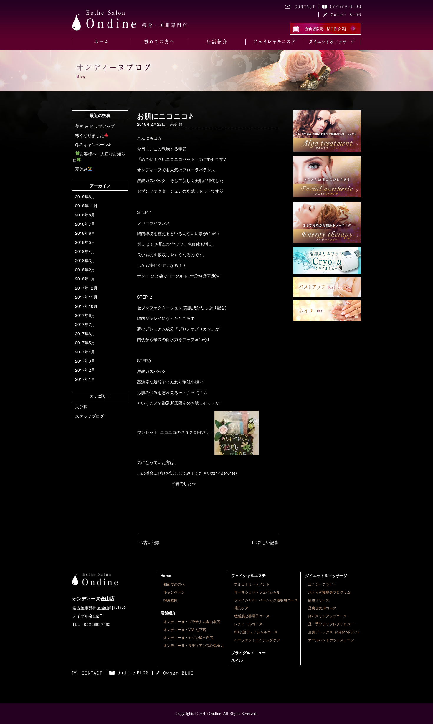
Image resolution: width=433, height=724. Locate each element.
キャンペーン (174, 591)
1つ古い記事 (148, 542)
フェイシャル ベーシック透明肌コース (266, 599)
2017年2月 (85, 370)
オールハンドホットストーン (331, 639)
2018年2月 (85, 269)
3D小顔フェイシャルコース (256, 631)
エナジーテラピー (322, 583)
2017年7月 (85, 324)
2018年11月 (86, 206)
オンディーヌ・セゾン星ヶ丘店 (188, 637)
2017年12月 (86, 288)
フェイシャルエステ (248, 575)
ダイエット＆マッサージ (326, 575)
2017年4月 (85, 352)
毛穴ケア (241, 607)
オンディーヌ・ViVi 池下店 (184, 629)
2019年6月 (85, 196)
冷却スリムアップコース (327, 615)
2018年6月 (85, 233)
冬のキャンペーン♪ (93, 144)
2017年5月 (85, 343)
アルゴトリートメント (252, 583)
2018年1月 (85, 279)
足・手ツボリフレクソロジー (331, 623)
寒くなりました (89, 135)
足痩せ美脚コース (322, 607)
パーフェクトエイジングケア (257, 639)
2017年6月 (85, 333)
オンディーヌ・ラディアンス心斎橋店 (193, 645)
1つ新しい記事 (264, 542)
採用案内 (170, 599)
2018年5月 (85, 242)
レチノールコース (248, 623)
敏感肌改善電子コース (252, 615)
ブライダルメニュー (248, 652)
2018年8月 (85, 215)
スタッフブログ (89, 416)
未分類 (81, 407)
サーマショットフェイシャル (257, 591)
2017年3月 (85, 361)
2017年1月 (85, 379)
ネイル (237, 660)
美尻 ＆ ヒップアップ (95, 126)
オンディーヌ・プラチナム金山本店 (191, 621)
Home (166, 575)
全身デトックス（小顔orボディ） (334, 631)
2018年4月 (85, 251)
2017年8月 (85, 315)
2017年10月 (86, 306)
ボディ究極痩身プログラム (329, 591)
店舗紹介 (168, 613)
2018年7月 (85, 224)
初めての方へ (174, 583)
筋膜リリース (318, 599)
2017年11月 (86, 297)
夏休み (81, 169)
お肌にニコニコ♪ (165, 116)
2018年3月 (85, 260)
